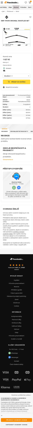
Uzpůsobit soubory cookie (16, 424)
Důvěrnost (16, 303)
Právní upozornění (16, 293)
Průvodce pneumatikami (16, 283)
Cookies (16, 306)
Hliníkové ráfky (16, 323)
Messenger (14, 357)
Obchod (16, 7)
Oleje (10, 7)
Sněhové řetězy (16, 326)
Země (16, 299)
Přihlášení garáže (16, 290)
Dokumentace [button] (8, 159)
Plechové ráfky (16, 319)
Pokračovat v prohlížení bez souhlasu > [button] (21, 395)
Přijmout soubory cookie (16, 420)
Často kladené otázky (16, 364)
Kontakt (16, 361)
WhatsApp (14, 353)
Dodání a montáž (16, 339)
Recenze (4, 131)
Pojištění (16, 280)
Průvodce (23, 7)
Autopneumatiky (16, 316)
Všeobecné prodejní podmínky (16, 296)
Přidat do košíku (18, 82)
